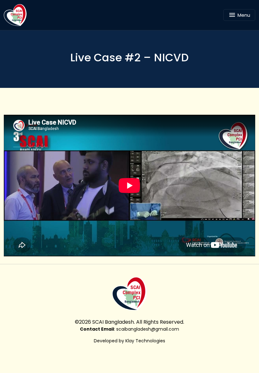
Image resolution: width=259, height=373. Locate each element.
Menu (244, 15)
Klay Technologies (145, 341)
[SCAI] (17, 15)
